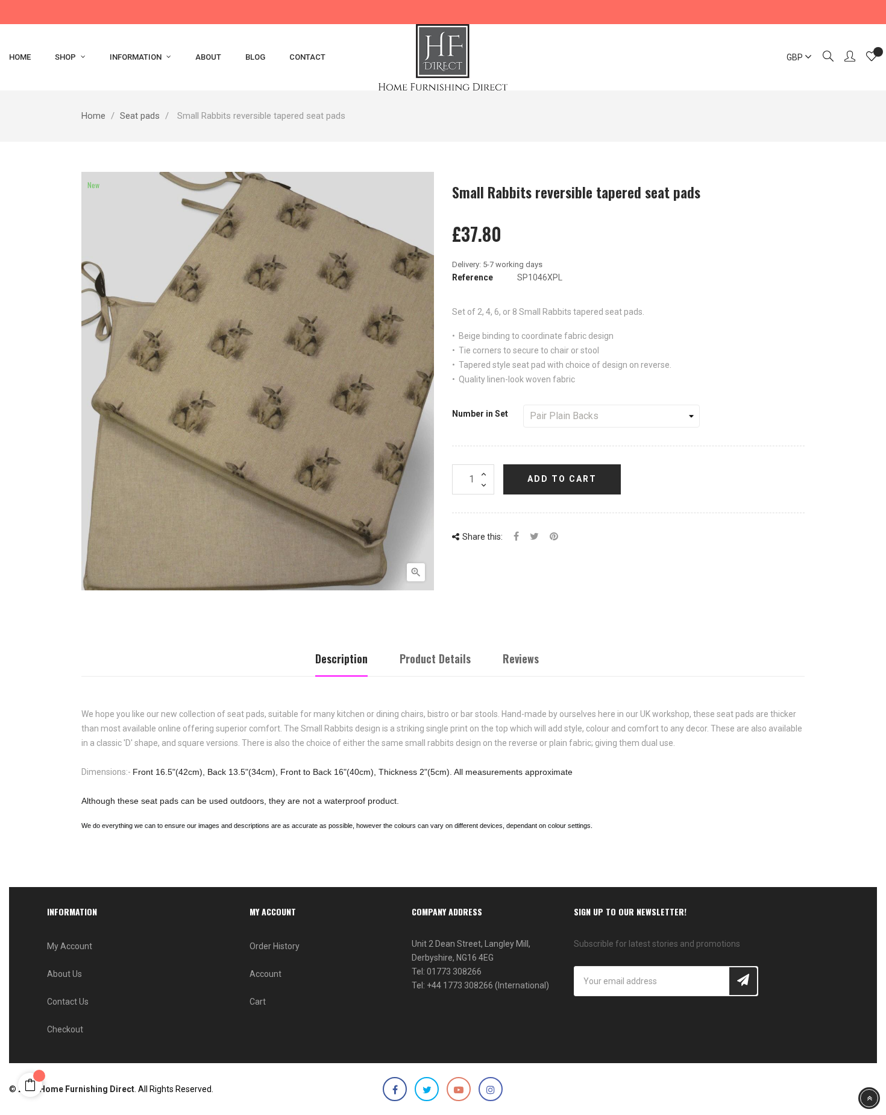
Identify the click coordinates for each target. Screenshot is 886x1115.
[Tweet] (534, 537)
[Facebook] (395, 1089)
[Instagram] (491, 1089)
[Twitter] (427, 1089)
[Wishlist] (871, 58)
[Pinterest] (554, 537)
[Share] (516, 537)
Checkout (65, 1029)
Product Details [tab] (435, 658)
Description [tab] (341, 658)
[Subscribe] (743, 981)
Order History (275, 946)
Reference (472, 277)
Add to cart (562, 479)
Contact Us (68, 1001)
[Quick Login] (844, 57)
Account (265, 974)
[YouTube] (459, 1089)
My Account (69, 946)
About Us (64, 974)
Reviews (521, 658)
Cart (258, 1001)
